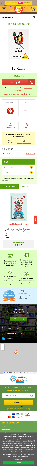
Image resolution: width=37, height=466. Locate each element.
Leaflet (7, 372)
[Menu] (4, 9)
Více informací (24, 456)
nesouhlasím (18, 459)
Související (18, 172)
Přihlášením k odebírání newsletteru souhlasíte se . (18, 407)
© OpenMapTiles (14, 372)
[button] (16, 352)
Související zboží (9, 186)
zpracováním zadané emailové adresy (18, 409)
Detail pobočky (18, 319)
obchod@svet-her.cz (24, 143)
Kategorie (6, 17)
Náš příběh (6, 430)
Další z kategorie (28, 186)
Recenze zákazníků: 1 (12, 94)
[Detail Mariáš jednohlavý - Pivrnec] (18, 207)
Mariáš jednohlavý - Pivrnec (18, 224)
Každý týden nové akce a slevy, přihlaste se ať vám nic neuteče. (18, 388)
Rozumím (18, 462)
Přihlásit (18, 403)
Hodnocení (18, 167)
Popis (6, 162)
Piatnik (26, 110)
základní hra (30, 154)
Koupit (15, 82)
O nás (4, 427)
